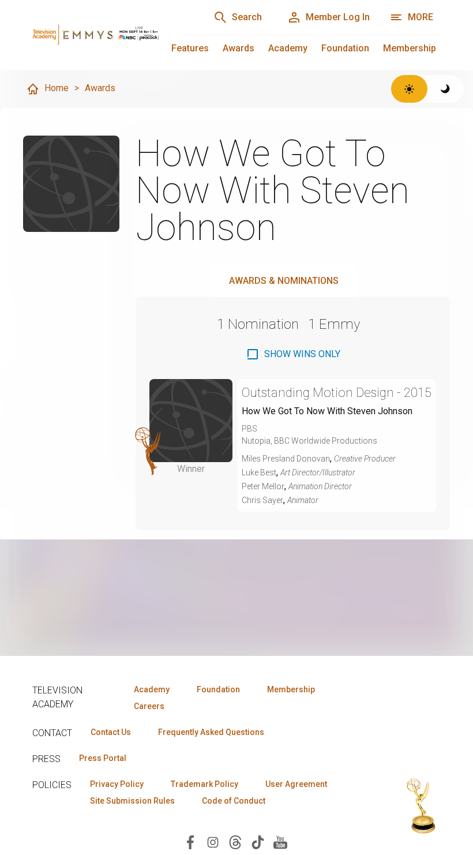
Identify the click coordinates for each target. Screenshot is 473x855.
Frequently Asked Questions (211, 732)
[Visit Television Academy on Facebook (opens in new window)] (190, 841)
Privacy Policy (117, 784)
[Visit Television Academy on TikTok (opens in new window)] (258, 841)
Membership (409, 48)
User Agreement (296, 784)
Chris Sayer (262, 500)
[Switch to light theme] (409, 89)
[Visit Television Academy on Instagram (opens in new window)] (213, 841)
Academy (287, 48)
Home (56, 87)
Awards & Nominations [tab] (284, 280)
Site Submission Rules (132, 800)
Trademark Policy (204, 784)
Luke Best (259, 472)
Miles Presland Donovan (286, 458)
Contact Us (111, 732)
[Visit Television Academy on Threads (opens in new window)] (235, 841)
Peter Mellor (263, 486)
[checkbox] (293, 354)
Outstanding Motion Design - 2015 (336, 392)
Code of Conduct (233, 800)
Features (190, 48)
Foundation (345, 48)
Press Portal (102, 758)
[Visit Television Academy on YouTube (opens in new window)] (280, 841)
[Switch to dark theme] (445, 89)
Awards (238, 48)
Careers (149, 706)
